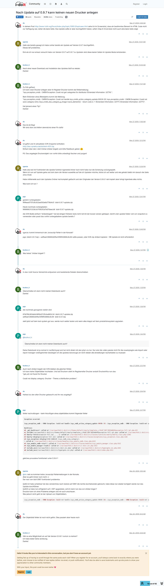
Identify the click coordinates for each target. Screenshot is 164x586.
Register (21, 572)
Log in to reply (142, 17)
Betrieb (20, 17)
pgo (24, 197)
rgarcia (25, 42)
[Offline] (19, 25)
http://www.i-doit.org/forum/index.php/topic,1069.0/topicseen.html (61, 26)
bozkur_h (26, 65)
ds (24, 23)
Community (34, 4)
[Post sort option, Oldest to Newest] (132, 17)
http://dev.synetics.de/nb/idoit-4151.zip (38, 146)
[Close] (146, 553)
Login (29, 572)
